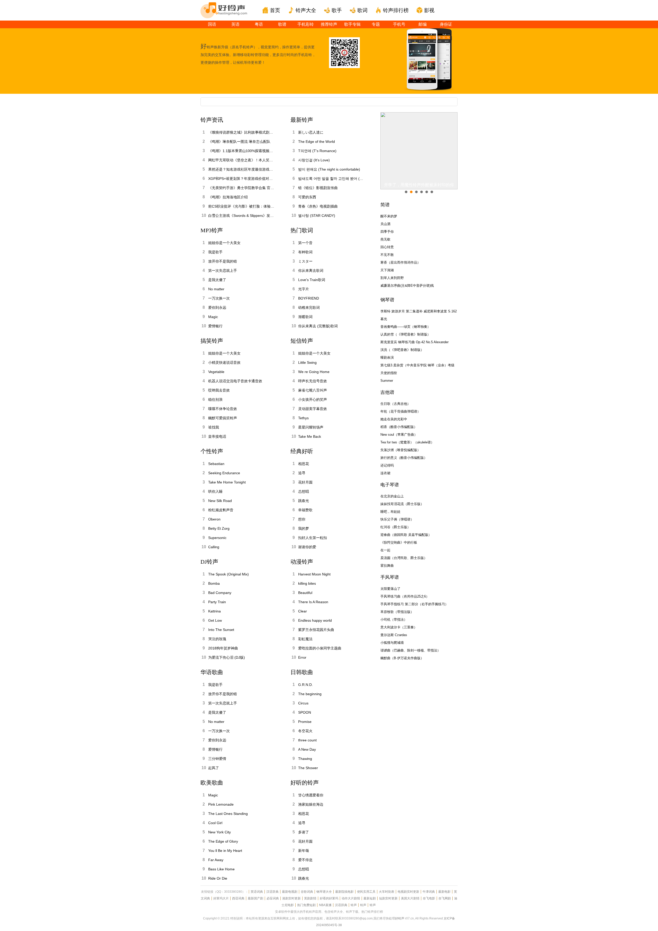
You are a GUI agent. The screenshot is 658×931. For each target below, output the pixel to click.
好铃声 (399, 918)
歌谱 (282, 24)
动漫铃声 (301, 561)
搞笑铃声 (211, 341)
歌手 (337, 10)
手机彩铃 (305, 24)
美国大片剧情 (410, 898)
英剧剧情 (310, 898)
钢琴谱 (387, 299)
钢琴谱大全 (324, 891)
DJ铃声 (209, 561)
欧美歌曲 (211, 782)
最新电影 (444, 891)
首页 (275, 10)
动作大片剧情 (351, 898)
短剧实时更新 (388, 898)
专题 (376, 24)
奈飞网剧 (444, 898)
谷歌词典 (307, 891)
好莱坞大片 (221, 898)
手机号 (399, 24)
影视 (429, 10)
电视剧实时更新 (408, 891)
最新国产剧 (255, 898)
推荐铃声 (329, 24)
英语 (235, 24)
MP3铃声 (211, 230)
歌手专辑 (352, 24)
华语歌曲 (211, 672)
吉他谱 (387, 392)
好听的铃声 (304, 782)
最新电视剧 (289, 891)
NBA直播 (325, 905)
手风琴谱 (389, 577)
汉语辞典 (272, 891)
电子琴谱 (389, 484)
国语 (212, 24)
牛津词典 (429, 891)
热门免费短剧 (306, 905)
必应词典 (273, 898)
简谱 (385, 204)
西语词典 (238, 898)
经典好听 (301, 451)
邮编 (422, 24)
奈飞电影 (429, 898)
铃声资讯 (211, 120)
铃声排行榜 (396, 10)
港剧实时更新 (291, 898)
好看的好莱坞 (329, 898)
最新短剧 (369, 898)
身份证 (446, 24)
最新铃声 (301, 120)
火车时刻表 (386, 891)
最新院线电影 (344, 891)
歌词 (362, 10)
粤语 (259, 24)
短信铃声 (301, 341)
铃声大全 (306, 10)
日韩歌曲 (301, 672)
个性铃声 (211, 451)
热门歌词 (301, 230)
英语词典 (257, 891)
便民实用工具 (366, 891)
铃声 (354, 905)
